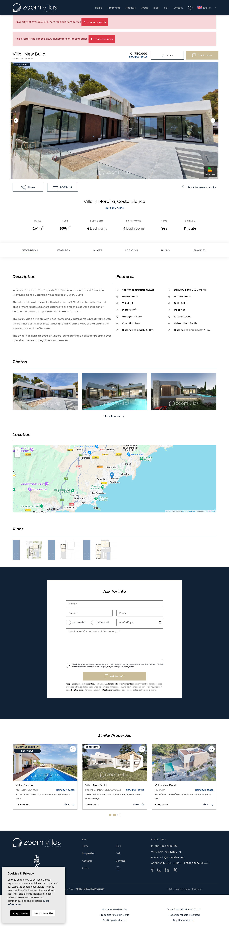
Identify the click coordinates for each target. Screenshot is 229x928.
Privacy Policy (151, 664)
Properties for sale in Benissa (184, 914)
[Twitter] (175, 869)
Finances (199, 250)
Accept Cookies (20, 913)
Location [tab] (131, 250)
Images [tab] (97, 250)
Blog (156, 7)
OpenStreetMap (188, 511)
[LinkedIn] (167, 869)
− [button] (17, 455)
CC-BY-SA (211, 511)
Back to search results (201, 187)
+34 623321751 (169, 845)
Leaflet (168, 511)
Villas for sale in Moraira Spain (183, 909)
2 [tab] (114, 815)
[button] (28, 187)
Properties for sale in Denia (114, 914)
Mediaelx (196, 888)
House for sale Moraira (114, 909)
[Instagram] (159, 869)
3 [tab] (119, 815)
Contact (178, 7)
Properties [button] (113, 7)
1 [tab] (110, 815)
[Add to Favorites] (73, 749)
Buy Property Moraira (114, 920)
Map (72, 888)
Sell (166, 7)
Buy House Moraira (183, 920)
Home (98, 7)
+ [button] (17, 450)
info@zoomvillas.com (172, 857)
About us (131, 7)
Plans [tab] (165, 250)
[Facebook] (152, 869)
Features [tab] (63, 250)
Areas (144, 7)
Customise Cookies (43, 913)
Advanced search (95, 22)
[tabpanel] (45, 777)
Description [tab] (29, 250)
